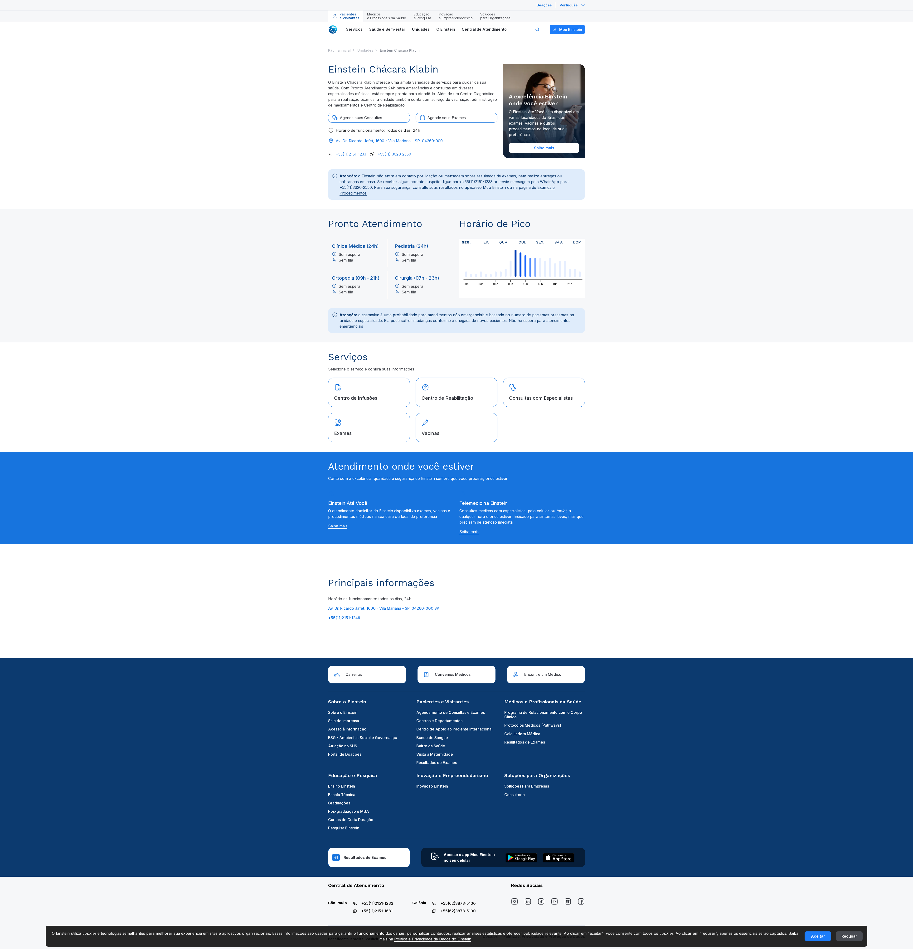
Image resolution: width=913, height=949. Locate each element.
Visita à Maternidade (434, 754)
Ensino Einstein (341, 786)
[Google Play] (521, 857)
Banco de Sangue (432, 737)
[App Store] (558, 857)
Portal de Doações (344, 754)
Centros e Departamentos (439, 720)
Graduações (339, 803)
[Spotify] (568, 901)
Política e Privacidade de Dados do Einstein (432, 939)
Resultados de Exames (436, 762)
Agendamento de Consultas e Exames (450, 712)
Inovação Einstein (432, 786)
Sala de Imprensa (343, 720)
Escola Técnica (341, 794)
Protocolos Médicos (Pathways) (532, 725)
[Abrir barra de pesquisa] (537, 29)
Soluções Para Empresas (526, 786)
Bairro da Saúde (430, 746)
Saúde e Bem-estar (387, 29)
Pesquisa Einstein (343, 828)
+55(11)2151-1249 (344, 617)
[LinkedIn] (528, 901)
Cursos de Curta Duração (350, 819)
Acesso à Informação (347, 729)
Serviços (354, 29)
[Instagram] (514, 901)
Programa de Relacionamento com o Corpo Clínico (543, 714)
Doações (544, 5)
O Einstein (445, 29)
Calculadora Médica (522, 733)
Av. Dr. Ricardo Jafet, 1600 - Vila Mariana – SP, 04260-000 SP (383, 608)
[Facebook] (581, 901)
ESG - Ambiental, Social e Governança (362, 737)
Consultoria (514, 794)
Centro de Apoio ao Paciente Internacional (454, 729)
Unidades (421, 29)
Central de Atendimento (484, 29)
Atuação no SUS (342, 746)
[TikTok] (541, 901)
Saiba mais (337, 526)
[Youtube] (554, 901)
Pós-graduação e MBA (348, 811)
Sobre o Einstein (342, 712)
